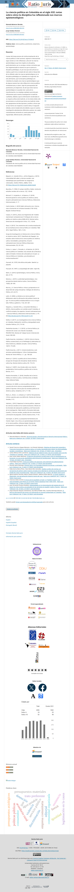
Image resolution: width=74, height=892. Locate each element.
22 (41, 498)
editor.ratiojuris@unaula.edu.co (39, 877)
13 (24, 498)
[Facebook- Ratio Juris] (42, 691)
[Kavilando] (31, 647)
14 (26, 498)
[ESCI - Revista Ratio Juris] (37, 555)
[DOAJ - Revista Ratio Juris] (43, 569)
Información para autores (13, 536)
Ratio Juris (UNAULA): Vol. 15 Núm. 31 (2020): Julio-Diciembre (38, 466)
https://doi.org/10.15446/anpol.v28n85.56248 (22, 185)
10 (19, 498)
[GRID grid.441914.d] (49, 875)
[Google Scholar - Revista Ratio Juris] (40, 698)
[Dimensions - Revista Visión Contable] (37, 757)
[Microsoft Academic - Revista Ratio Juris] (32, 614)
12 (23, 498)
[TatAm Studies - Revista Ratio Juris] (42, 614)
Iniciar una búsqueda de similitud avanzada (29, 502)
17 (32, 498)
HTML (62, 30)
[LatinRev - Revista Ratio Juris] (42, 609)
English (8, 520)
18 (33, 498)
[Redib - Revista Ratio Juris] (32, 580)
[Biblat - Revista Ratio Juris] (32, 609)
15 (28, 498)
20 (37, 498)
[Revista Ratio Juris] (32, 618)
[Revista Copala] (37, 657)
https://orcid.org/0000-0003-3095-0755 (15, 28)
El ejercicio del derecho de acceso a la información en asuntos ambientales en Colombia (37, 491)
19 (35, 498)
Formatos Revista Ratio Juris (14, 533)
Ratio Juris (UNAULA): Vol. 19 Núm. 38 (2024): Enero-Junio (47, 472)
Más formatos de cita (51, 59)
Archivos (13, 7)
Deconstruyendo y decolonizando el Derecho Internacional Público (47, 436)
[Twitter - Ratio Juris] (31, 691)
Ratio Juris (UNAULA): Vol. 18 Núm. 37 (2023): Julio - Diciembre (42, 451)
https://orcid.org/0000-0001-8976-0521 (15, 34)
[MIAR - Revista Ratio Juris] (42, 573)
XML (55, 30)
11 (21, 498)
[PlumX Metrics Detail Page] (48, 156)
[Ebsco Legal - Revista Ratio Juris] (32, 573)
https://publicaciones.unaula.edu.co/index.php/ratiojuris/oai (40, 851)
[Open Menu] (6, 2)
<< (6, 498)
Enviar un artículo (12, 509)
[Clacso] (41, 640)
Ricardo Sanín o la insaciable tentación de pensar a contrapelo (43, 465)
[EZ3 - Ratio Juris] (40, 592)
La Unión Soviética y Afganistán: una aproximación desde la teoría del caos (37, 475)
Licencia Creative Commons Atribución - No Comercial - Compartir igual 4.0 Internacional (46, 859)
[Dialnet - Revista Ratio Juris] (42, 580)
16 (30, 498)
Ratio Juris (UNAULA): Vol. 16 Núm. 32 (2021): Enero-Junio (27, 438)
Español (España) (11, 522)
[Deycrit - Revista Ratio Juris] (33, 592)
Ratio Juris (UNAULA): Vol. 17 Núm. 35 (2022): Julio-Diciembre (38, 493)
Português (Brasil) (11, 525)
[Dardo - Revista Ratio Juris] (37, 597)
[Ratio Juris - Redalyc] (31, 569)
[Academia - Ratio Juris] (33, 698)
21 (39, 498)
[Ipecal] (32, 640)
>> (44, 498)
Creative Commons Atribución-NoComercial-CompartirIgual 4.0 (55, 98)
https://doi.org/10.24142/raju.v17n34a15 (21, 39)
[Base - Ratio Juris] (41, 584)
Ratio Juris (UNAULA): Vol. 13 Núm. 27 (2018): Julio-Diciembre (42, 454)
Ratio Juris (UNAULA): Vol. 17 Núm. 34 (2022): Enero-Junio (36, 482)
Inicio (7, 7)
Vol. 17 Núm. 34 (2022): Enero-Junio (27, 7)
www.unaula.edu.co (37, 870)
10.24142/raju (23, 848)
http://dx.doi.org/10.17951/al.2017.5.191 (20, 316)
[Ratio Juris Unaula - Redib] (11, 780)
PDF (48, 30)
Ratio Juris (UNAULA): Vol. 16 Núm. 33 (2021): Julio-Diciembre (38, 488)
